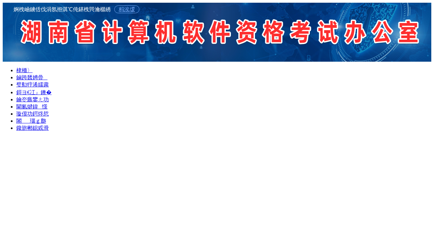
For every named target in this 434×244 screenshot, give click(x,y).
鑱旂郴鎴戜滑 (32, 128)
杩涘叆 (127, 9)
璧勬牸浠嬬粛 (32, 84)
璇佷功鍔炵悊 (32, 114)
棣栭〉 (24, 70)
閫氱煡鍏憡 (31, 106)
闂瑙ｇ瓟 (31, 121)
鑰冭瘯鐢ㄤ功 (32, 99)
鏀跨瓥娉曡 (31, 77)
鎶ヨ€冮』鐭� (34, 92)
